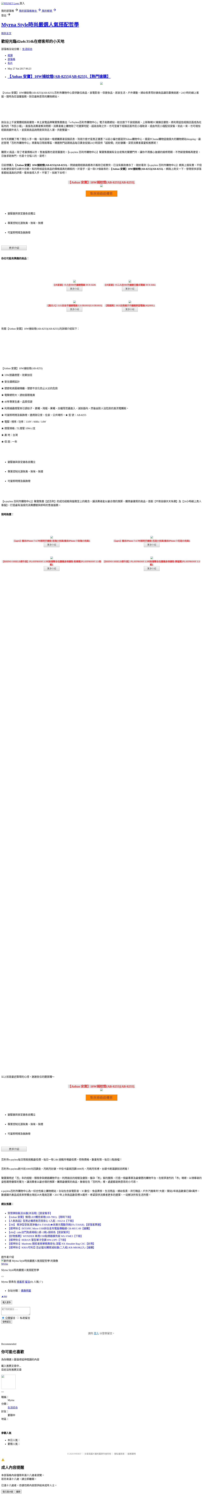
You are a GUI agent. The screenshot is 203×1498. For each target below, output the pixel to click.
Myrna (4, 1264)
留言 (27, 1281)
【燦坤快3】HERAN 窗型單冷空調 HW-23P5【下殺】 (37, 1240)
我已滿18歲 (8, 1492)
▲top (4, 1296)
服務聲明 (132, 1454)
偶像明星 (26, 1290)
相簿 (10, 55)
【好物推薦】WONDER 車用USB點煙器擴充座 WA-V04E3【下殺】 (45, 1236)
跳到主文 (6, 33)
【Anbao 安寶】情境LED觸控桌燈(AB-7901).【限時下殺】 (40, 1217)
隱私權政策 (119, 1454)
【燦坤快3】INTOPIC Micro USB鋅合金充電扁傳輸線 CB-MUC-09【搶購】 (49, 1228)
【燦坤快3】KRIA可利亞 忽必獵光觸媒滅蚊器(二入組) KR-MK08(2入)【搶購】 (51, 1247)
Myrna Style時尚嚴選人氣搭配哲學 (40, 24)
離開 (18, 1492)
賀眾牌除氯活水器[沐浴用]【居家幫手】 (30, 1213)
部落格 (11, 59)
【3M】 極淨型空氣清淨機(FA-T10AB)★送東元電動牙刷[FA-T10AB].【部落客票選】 (55, 1224)
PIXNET (77, 1454)
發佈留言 (7, 1322)
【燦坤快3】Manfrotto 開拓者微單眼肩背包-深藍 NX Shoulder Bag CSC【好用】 (51, 1243)
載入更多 (7, 1302)
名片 (10, 63)
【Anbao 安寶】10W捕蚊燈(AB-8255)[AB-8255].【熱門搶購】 (59, 76)
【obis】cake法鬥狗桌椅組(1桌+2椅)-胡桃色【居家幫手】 (39, 1232)
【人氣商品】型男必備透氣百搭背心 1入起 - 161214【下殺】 (41, 1221)
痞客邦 (20, 1281)
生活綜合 (27, 49)
